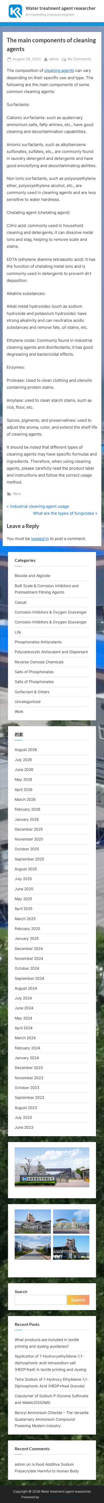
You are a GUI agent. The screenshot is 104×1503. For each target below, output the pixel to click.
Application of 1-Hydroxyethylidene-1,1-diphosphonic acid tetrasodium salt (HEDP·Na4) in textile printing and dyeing (50, 1363)
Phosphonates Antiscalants (38, 642)
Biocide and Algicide (32, 575)
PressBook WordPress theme (61, 1497)
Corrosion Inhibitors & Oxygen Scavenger (51, 612)
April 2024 (24, 1028)
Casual (20, 602)
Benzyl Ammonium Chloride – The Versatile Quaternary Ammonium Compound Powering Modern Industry (52, 1419)
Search (21, 1291)
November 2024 (29, 958)
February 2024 (27, 1048)
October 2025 (27, 849)
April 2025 (24, 908)
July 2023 (23, 1117)
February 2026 (27, 809)
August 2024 (26, 988)
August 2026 (26, 749)
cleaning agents (59, 70)
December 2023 (29, 1067)
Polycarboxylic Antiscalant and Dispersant (51, 651)
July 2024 (23, 998)
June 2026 (24, 769)
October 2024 (27, 968)
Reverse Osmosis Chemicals (39, 662)
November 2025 (29, 839)
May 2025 (23, 898)
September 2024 (29, 978)
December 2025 (29, 829)
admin (54, 59)
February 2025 (27, 928)
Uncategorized (28, 701)
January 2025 (27, 938)
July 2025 (23, 878)
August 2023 (26, 1107)
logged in (40, 538)
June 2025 (24, 889)
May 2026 (23, 779)
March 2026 (25, 799)
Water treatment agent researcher (61, 8)
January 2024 (27, 1057)
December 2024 (29, 948)
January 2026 (27, 819)
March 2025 (25, 918)
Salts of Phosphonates (34, 671)
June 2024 (24, 1008)
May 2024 (23, 1018)
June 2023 (24, 1127)
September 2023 (29, 1097)
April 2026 (24, 789)
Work (17, 494)
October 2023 (27, 1087)
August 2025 (26, 869)
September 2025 (29, 859)
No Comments (79, 59)
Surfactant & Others (32, 691)
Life (18, 632)
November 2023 (29, 1077)
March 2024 (25, 1037)
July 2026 (23, 759)
